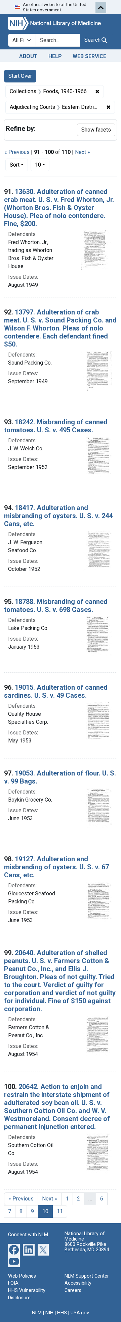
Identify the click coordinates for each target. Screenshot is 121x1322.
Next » (82, 152)
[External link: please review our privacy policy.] (14, 1249)
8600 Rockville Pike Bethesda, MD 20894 (87, 1247)
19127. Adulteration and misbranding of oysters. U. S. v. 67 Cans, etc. (56, 867)
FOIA (13, 1283)
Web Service (89, 56)
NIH (49, 1313)
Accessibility (78, 1283)
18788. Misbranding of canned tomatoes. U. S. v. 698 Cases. (56, 606)
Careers (73, 1290)
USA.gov (80, 1313)
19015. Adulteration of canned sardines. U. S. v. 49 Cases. (56, 691)
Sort (14, 165)
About (28, 56)
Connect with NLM (28, 1235)
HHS (62, 1313)
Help (55, 56)
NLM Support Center (87, 1276)
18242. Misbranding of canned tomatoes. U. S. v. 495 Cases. (56, 426)
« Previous (17, 152)
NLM (37, 1313)
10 (42, 164)
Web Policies (22, 1276)
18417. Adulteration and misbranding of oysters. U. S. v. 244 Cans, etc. (58, 516)
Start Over (20, 76)
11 (60, 1211)
